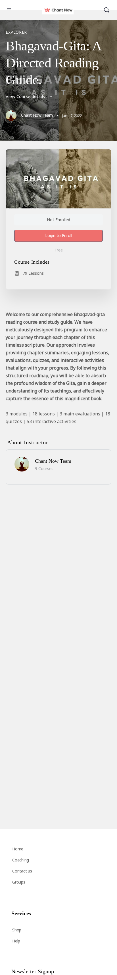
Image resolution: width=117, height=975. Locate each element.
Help (16, 941)
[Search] (106, 10)
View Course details (26, 96)
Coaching (20, 860)
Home (17, 849)
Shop (16, 930)
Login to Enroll (58, 235)
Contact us (22, 871)
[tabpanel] (58, 368)
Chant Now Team (53, 461)
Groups (18, 882)
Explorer (16, 32)
